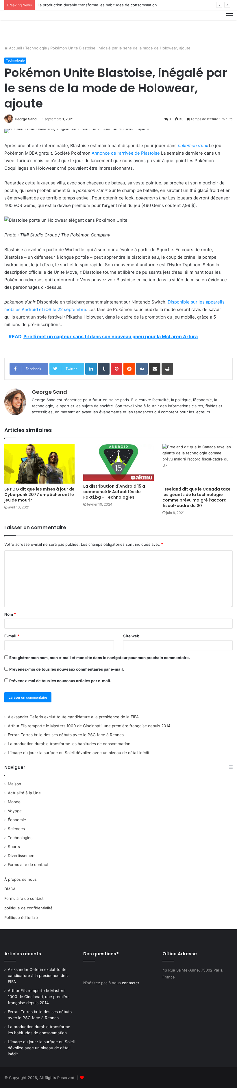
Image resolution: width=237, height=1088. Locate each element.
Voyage (15, 810)
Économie (17, 819)
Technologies (20, 837)
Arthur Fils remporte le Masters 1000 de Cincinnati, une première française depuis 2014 (89, 726)
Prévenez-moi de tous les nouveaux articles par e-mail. (60, 680)
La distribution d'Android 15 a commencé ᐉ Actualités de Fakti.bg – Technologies (114, 491)
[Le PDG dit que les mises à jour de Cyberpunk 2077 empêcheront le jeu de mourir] (39, 464)
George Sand (26, 119)
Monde (14, 802)
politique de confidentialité (28, 908)
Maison (14, 784)
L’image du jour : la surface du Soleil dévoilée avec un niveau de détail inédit (78, 752)
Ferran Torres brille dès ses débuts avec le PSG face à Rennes (66, 734)
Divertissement (22, 855)
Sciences (16, 828)
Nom (10, 614)
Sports (14, 846)
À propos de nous (20, 879)
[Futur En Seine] (31, 25)
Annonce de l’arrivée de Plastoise (126, 153)
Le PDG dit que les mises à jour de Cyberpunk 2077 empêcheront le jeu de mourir (39, 494)
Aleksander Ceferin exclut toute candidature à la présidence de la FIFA (73, 717)
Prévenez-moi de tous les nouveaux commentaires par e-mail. (66, 669)
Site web (131, 636)
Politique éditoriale (21, 917)
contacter (130, 982)
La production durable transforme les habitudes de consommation (97, 5)
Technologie (36, 48)
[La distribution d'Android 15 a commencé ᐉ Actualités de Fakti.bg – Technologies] (118, 462)
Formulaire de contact (28, 864)
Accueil (15, 48)
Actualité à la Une (24, 793)
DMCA (10, 889)
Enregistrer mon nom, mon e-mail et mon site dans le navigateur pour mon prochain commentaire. (99, 657)
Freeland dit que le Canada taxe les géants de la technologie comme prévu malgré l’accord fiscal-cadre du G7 (196, 497)
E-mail (11, 636)
